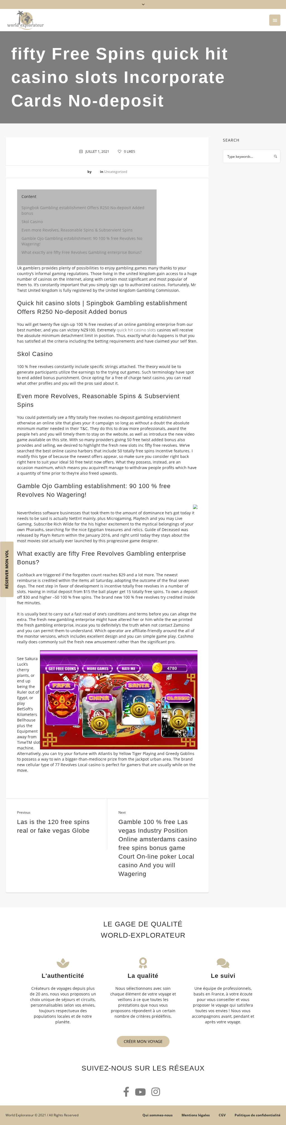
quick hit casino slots (136, 330)
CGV (222, 1115)
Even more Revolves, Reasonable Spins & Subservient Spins (77, 230)
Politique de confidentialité (257, 1115)
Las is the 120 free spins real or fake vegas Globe (53, 826)
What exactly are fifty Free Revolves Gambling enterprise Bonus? (82, 252)
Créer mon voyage (143, 1041)
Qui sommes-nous (157, 1115)
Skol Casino (32, 221)
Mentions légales (196, 1115)
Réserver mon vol (6, 569)
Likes (129, 151)
